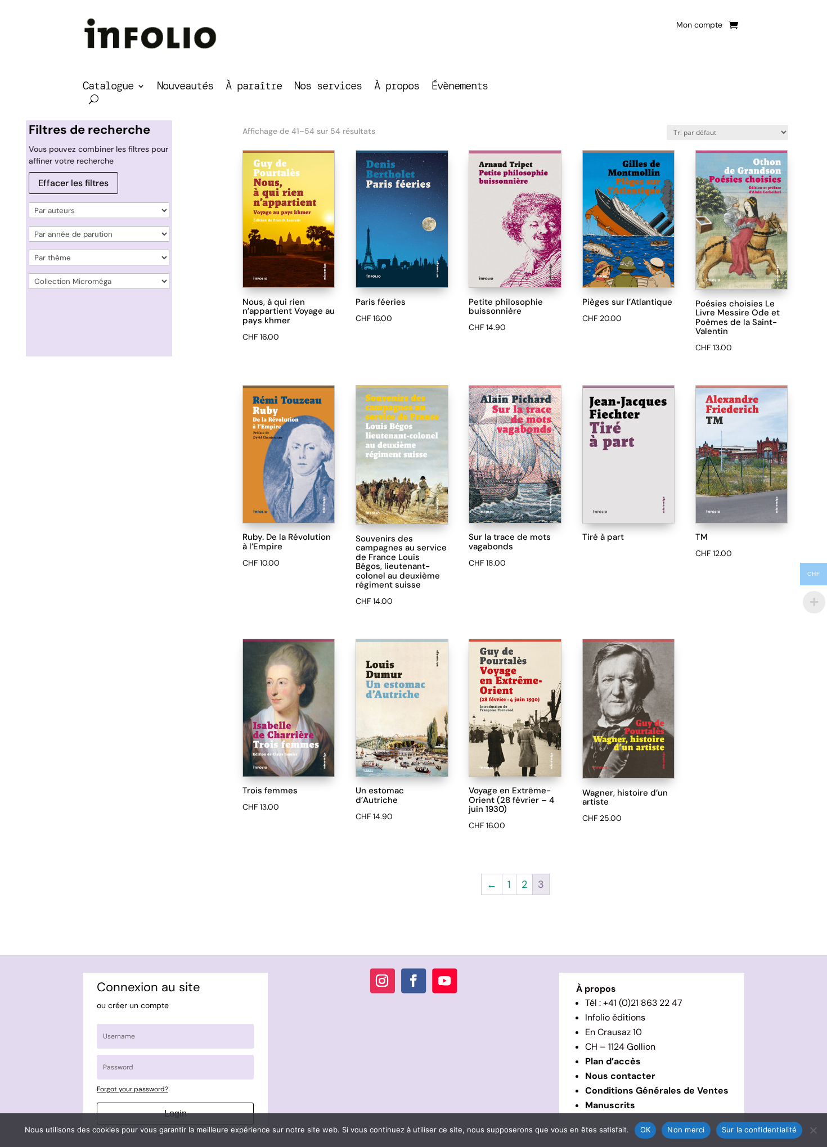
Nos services (328, 87)
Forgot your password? (132, 1089)
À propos (396, 87)
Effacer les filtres (73, 183)
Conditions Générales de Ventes (657, 1090)
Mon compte (699, 25)
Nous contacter (620, 1076)
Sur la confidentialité (759, 1129)
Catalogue (108, 87)
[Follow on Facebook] (413, 981)
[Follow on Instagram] (382, 981)
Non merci (685, 1129)
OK (645, 1129)
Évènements (460, 87)
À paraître (254, 87)
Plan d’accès (613, 1061)
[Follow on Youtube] (444, 981)
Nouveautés (185, 87)
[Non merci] (813, 1130)
